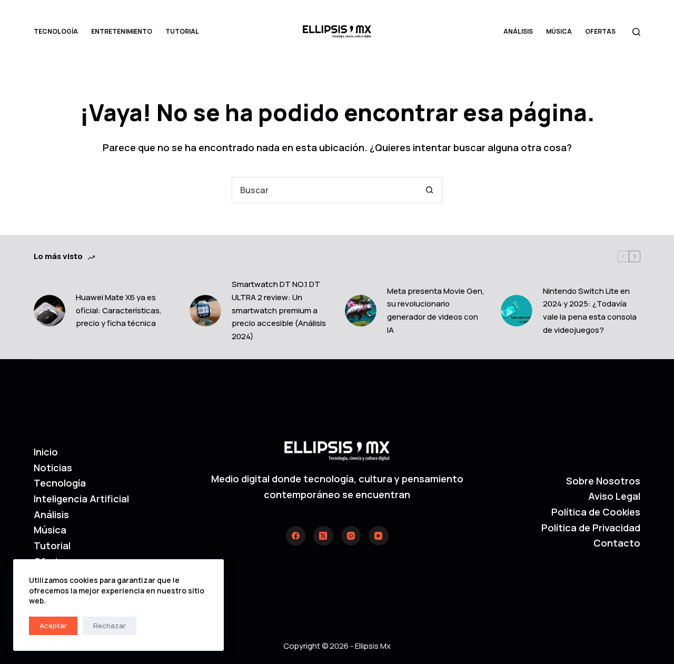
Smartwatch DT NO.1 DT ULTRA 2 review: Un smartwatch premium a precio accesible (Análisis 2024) (279, 310)
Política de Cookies (595, 512)
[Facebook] (296, 536)
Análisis (518, 31)
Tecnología (56, 31)
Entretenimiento (121, 31)
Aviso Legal (614, 496)
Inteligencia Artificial (81, 498)
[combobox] (324, 190)
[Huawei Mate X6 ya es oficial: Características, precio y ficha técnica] (49, 310)
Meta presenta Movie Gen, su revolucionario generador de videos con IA (435, 310)
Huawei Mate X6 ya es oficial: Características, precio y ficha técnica (119, 310)
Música (559, 31)
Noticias (53, 467)
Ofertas (600, 31)
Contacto (616, 543)
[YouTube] (379, 536)
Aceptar (53, 625)
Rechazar (109, 625)
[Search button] (429, 190)
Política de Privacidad (590, 527)
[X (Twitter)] (323, 536)
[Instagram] (351, 536)
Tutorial (182, 31)
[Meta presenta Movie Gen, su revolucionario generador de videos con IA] (360, 310)
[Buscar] (636, 32)
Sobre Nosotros (603, 480)
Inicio (46, 451)
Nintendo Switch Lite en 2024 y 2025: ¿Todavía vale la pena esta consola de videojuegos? (590, 310)
